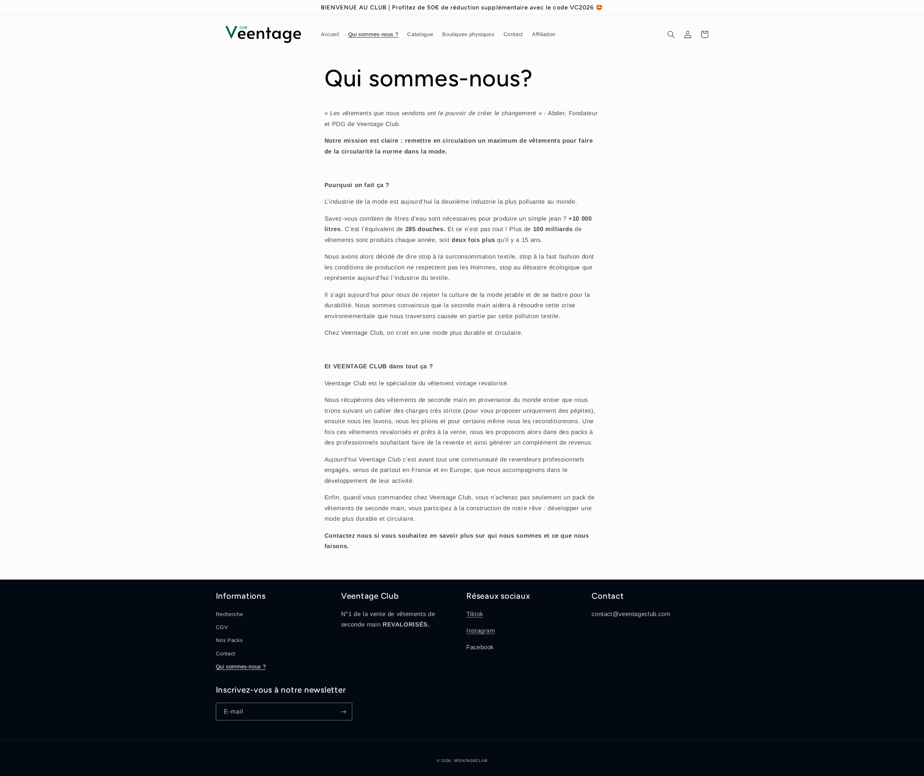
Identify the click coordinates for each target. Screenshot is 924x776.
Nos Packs (229, 640)
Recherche (229, 614)
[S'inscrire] (343, 711)
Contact (225, 653)
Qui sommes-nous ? (241, 666)
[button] (671, 34)
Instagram (480, 630)
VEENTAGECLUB (471, 760)
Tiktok (474, 614)
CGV (222, 627)
